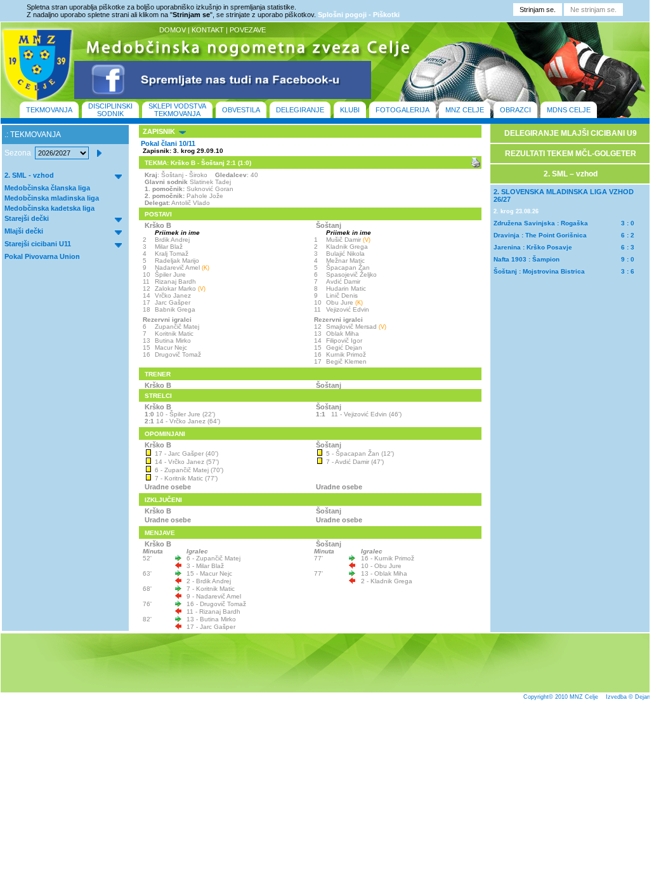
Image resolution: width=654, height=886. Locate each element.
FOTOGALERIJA (402, 110)
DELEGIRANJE (300, 110)
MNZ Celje (584, 697)
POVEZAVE (248, 30)
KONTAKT (208, 30)
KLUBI (350, 110)
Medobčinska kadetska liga (49, 208)
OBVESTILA (241, 110)
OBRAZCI (515, 110)
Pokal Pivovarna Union (42, 256)
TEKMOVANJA (49, 110)
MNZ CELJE (464, 110)
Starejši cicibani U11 (37, 244)
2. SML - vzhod (29, 175)
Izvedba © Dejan (628, 697)
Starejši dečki (26, 218)
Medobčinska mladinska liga (51, 198)
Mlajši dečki (23, 231)
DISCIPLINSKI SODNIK (110, 109)
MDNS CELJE (569, 110)
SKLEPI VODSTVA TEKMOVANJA (177, 109)
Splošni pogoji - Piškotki (359, 14)
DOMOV (172, 30)
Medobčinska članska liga (47, 188)
